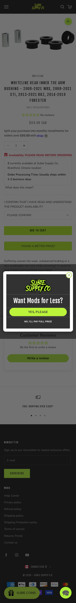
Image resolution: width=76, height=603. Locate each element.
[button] (66, 593)
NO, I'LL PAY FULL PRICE (38, 321)
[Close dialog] (69, 275)
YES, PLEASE (38, 312)
